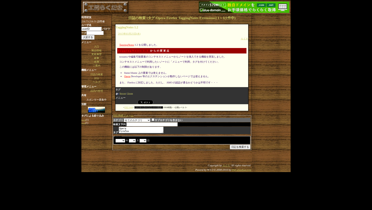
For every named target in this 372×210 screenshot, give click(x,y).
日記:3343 (128, 107)
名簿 (96, 61)
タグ (115, 132)
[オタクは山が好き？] (96, 110)
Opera (127, 76)
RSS (96, 78)
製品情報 (96, 50)
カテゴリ (118, 120)
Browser (123, 93)
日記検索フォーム (123, 115)
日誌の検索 (96, 74)
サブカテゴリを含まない (169, 120)
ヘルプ (96, 81)
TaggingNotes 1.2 (126, 27)
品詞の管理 (96, 90)
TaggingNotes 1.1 (133, 50)
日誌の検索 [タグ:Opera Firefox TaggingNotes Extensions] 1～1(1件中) (182, 18)
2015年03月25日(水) (129, 33)
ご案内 (96, 65)
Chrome (130, 93)
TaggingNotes (126, 44)
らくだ (244, 38)
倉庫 (96, 58)
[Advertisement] (271, 73)
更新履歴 (96, 54)
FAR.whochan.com (241, 169)
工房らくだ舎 (105, 7)
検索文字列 (119, 124)
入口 (96, 46)
